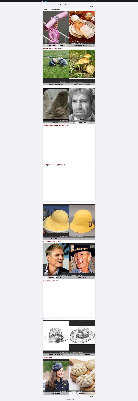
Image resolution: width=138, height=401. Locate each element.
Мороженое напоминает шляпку (50, 202)
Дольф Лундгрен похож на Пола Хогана (52, 241)
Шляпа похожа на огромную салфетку (51, 9)
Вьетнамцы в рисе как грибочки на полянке (52, 48)
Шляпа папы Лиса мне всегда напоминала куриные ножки (56, 125)
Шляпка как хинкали (47, 357)
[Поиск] (90, 1)
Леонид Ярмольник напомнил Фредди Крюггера (54, 164)
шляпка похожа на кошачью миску (50, 280)
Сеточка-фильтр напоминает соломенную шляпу (54, 318)
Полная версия (71, 399)
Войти (94, 1)
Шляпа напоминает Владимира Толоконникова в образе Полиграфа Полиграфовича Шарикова (64, 86)
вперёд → (92, 6)
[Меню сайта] (45, 1)
